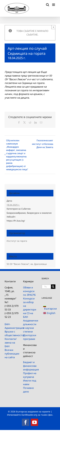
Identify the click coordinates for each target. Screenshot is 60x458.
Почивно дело (28, 389)
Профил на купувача (29, 375)
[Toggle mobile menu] (53, 4)
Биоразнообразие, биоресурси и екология (29, 212)
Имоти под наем (29, 382)
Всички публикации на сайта (11, 353)
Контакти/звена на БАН (11, 342)
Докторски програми (29, 337)
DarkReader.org (29, 414)
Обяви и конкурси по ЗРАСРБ (29, 291)
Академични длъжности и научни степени (30, 326)
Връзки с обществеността (11, 333)
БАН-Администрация (11, 326)
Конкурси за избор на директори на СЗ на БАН (29, 308)
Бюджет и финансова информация (30, 365)
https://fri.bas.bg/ (16, 220)
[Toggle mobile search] (47, 4)
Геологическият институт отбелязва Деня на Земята (42, 144)
